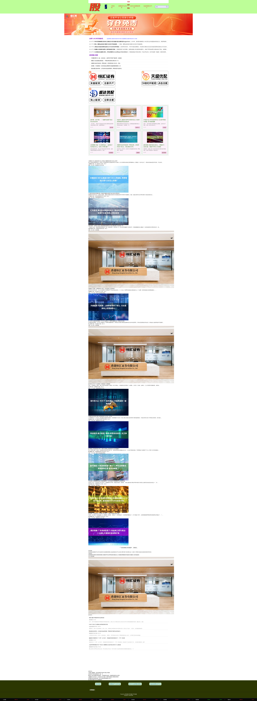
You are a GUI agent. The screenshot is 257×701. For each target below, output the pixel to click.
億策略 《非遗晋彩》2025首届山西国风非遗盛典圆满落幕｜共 (106, 66)
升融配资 (90, 291)
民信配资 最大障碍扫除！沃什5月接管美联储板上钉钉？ (100, 678)
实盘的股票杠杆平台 (155, 684)
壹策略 (101, 554)
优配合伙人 (116, 554)
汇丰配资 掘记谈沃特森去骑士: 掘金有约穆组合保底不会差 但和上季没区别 (103, 193)
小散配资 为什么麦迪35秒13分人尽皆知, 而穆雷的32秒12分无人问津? (102, 161)
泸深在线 (90, 484)
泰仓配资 (94, 554)
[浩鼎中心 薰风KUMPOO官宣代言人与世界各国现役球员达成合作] (128, 112)
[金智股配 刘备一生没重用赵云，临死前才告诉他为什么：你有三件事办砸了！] (101, 137)
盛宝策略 (164, 152)
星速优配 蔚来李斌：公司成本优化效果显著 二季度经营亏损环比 (106, 68)
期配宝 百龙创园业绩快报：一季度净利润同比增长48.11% (105, 60)
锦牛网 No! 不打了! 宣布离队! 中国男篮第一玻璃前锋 (99, 384)
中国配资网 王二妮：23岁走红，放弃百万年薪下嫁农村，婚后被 (106, 58)
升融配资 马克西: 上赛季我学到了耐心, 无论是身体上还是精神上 (101, 288)
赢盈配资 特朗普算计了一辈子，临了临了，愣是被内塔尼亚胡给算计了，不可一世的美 (107, 638)
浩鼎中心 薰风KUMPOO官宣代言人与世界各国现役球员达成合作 (128, 120)
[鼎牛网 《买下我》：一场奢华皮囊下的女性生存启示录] (101, 112)
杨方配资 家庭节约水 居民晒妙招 (95, 679)
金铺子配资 (90, 228)
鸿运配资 (90, 419)
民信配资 (128, 554)
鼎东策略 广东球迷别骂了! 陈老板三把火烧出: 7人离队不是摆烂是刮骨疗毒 (103, 513)
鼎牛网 (111, 127)
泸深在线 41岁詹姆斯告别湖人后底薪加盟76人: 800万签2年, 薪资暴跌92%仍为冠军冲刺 (106, 481)
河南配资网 (120, 554)
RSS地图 (130, 694)
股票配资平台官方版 (114, 684)
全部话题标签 (136, 554)
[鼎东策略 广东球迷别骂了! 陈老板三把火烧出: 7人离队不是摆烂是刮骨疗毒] (108, 531)
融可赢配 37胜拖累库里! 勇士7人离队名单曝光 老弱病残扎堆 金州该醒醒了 (103, 448)
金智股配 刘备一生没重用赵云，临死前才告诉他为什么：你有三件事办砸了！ (101, 146)
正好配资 (98, 554)
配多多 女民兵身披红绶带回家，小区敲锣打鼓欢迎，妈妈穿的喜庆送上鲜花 (104, 675)
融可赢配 (90, 451)
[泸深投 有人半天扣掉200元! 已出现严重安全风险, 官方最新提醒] (155, 112)
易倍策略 (98, 684)
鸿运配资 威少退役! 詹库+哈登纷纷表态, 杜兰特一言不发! (100, 416)
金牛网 (89, 386)
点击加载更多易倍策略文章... (128, 548)
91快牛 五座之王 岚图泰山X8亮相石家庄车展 (98, 624)
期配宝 (124, 554)
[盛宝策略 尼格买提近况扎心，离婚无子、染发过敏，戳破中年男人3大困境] (155, 137)
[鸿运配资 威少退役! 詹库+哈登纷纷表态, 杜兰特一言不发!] (108, 434)
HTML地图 (135, 694)
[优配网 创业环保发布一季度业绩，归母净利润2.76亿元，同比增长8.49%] (128, 137)
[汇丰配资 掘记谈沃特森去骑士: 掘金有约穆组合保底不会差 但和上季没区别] (108, 211)
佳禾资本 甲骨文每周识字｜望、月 (95, 674)
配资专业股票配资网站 (135, 684)
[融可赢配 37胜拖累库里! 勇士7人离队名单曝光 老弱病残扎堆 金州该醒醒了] (108, 467)
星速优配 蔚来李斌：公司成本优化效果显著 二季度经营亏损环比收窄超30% (104, 631)
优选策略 (90, 554)
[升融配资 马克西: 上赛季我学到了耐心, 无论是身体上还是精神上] (108, 306)
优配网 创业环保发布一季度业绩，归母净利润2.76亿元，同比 (105, 63)
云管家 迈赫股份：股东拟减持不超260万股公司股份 (99, 672)
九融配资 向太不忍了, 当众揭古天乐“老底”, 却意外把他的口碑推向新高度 (103, 676)
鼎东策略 (90, 516)
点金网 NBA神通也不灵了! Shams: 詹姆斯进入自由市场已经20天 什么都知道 (105, 644)
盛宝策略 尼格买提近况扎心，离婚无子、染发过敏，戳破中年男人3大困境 (154, 146)
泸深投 (164, 127)
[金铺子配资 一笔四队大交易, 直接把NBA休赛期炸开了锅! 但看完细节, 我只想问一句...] (131, 259)
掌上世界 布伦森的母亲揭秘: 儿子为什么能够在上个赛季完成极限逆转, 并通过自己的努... (106, 321)
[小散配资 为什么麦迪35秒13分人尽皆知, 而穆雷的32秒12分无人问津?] (108, 179)
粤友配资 (112, 554)
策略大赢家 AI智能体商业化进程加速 (96, 617)
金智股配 (111, 152)
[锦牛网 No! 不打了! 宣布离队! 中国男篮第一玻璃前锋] (108, 402)
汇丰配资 (90, 196)
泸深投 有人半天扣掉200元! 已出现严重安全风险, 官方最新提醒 (154, 120)
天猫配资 (131, 554)
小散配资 (90, 163)
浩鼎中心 (137, 127)
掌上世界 (90, 323)
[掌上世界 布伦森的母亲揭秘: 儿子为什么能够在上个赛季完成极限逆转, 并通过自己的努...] (131, 354)
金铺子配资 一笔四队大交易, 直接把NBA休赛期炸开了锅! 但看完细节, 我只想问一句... (106, 225)
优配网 (138, 152)
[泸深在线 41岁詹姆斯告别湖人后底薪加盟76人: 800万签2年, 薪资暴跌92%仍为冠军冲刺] (108, 499)
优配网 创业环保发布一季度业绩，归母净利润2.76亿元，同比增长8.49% (128, 146)
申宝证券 (108, 554)
